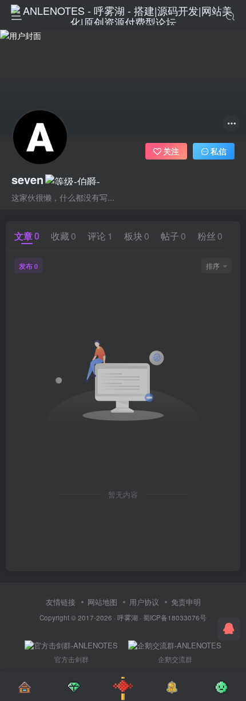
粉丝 (210, 235)
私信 (219, 151)
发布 (28, 265)
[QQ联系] (228, 629)
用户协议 (144, 601)
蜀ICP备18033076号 (175, 617)
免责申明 (186, 601)
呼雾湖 (127, 617)
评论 (100, 235)
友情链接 (61, 601)
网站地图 (102, 601)
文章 (26, 235)
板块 (136, 235)
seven (27, 180)
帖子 (173, 235)
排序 (213, 265)
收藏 (63, 235)
